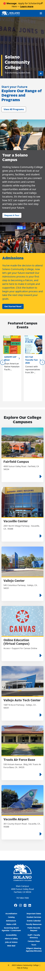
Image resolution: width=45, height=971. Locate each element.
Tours (33, 945)
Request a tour (11, 215)
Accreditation (11, 913)
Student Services (34, 917)
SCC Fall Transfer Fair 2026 (31, 360)
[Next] (42, 362)
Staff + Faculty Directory (34, 936)
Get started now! (13, 306)
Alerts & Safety (11, 938)
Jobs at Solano (11, 942)
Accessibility (11, 935)
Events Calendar (34, 920)
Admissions (11, 920)
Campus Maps (34, 941)
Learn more (26, 6)
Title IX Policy (22, 968)
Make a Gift (11, 924)
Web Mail (11, 946)
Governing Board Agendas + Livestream (11, 929)
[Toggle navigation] (41, 13)
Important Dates (34, 913)
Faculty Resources (34, 924)
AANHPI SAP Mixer (10, 358)
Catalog (11, 917)
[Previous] (2, 362)
